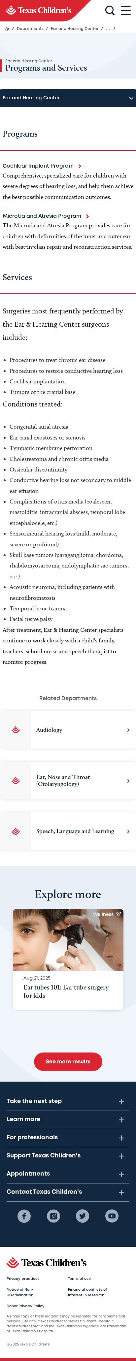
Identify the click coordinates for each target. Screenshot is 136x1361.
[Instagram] (53, 1216)
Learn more (23, 1119)
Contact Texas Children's (44, 1192)
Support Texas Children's (44, 1155)
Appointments (28, 1174)
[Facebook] (24, 1216)
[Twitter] (82, 1216)
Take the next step (34, 1101)
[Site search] (110, 11)
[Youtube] (112, 1216)
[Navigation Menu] (126, 11)
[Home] (7, 28)
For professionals (32, 1137)
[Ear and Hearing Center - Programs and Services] (45, 10)
